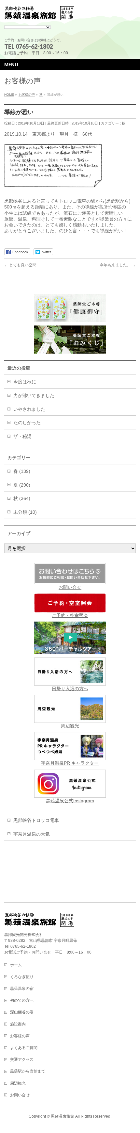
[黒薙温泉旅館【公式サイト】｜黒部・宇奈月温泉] (39, 13)
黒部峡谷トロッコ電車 (36, 820)
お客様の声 (20, 1036)
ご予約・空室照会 (70, 615)
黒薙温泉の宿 (22, 988)
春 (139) (21, 471)
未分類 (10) (25, 512)
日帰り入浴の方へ (70, 688)
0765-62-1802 (34, 46)
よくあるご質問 (23, 1047)
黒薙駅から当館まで (27, 1071)
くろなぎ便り (22, 977)
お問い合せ (70, 587)
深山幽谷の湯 (22, 1012)
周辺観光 (70, 725)
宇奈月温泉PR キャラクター (70, 763)
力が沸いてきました (33, 395)
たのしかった (27, 422)
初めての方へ (22, 1000)
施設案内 (18, 1024)
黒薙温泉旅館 (62, 1116)
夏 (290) (21, 485)
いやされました (29, 409)
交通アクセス (22, 1059)
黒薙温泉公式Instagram (70, 800)
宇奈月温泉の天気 (31, 834)
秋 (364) (21, 498)
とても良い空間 (20, 265)
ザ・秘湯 (22, 436)
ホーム (16, 965)
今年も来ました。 (118, 265)
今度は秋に (24, 381)
